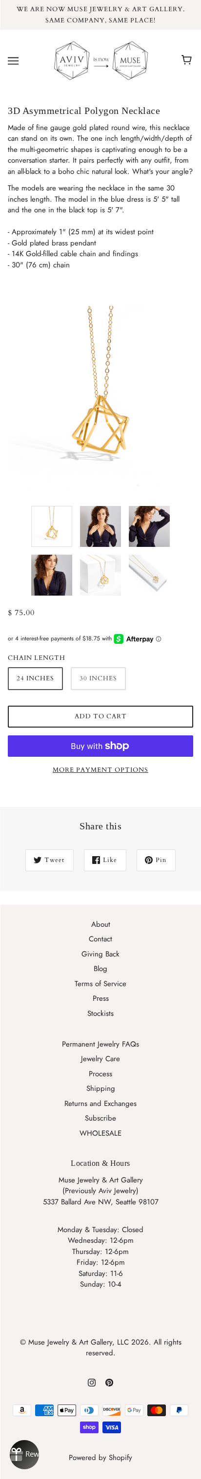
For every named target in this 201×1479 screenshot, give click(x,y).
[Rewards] (24, 1454)
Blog (100, 968)
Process (100, 1073)
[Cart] (188, 60)
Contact (100, 939)
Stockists (100, 1013)
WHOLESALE (100, 1133)
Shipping (100, 1088)
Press (101, 998)
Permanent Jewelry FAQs (100, 1044)
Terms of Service (100, 983)
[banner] (98, 60)
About (100, 924)
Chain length (36, 658)
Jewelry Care (100, 1058)
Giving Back (100, 954)
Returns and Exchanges (100, 1103)
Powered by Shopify (100, 1457)
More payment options (100, 770)
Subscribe (100, 1118)
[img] (91, 1381)
